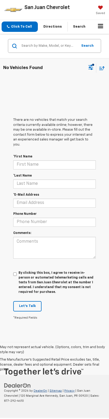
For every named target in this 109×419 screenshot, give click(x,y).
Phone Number (25, 214)
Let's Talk (27, 306)
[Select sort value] (100, 68)
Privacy (69, 390)
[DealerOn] (17, 385)
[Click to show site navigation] (100, 27)
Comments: (22, 233)
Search (87, 46)
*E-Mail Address (26, 194)
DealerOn (40, 390)
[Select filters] (91, 68)
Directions (52, 26)
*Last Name (22, 175)
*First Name (22, 156)
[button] (20, 27)
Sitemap (55, 390)
